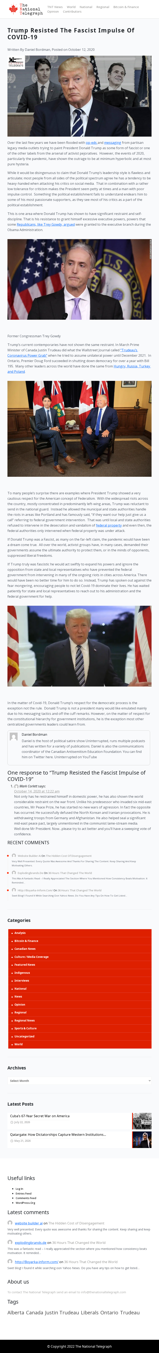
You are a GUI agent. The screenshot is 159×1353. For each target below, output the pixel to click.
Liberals (90, 1312)
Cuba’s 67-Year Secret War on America (40, 1116)
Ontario (109, 1312)
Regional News (24, 1020)
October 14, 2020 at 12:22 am (37, 791)
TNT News (55, 7)
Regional (102, 7)
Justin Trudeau (62, 1312)
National (86, 7)
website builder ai (29, 856)
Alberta (15, 1312)
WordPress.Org (25, 1203)
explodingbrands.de (30, 873)
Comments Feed (26, 1198)
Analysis (19, 933)
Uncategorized (24, 1036)
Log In (19, 1189)
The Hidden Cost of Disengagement (69, 856)
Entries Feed (23, 1193)
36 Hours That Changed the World (70, 873)
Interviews (21, 980)
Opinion (53, 11)
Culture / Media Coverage (31, 957)
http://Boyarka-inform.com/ (35, 890)
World (71, 7)
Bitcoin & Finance (126, 7)
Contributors (72, 11)
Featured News (24, 965)
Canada (34, 1312)
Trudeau (130, 1312)
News (18, 996)
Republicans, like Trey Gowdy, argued (46, 224)
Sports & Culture (25, 1028)
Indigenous (22, 973)
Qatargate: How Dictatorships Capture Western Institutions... (58, 1134)
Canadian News (24, 949)
